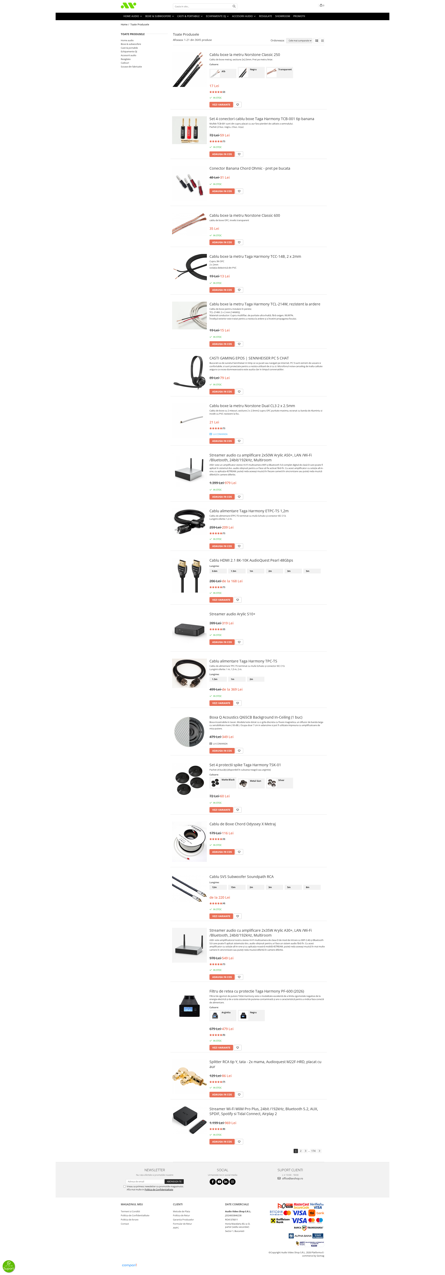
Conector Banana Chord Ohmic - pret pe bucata (249, 168)
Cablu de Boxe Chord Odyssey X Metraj (242, 823)
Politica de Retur (181, 1215)
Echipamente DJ (129, 51)
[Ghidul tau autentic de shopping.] (129, 1265)
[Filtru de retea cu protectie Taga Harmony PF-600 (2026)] (189, 1006)
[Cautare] (234, 6)
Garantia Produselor (183, 1219)
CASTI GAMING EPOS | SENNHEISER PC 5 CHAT (249, 358)
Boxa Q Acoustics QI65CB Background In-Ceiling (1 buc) (255, 717)
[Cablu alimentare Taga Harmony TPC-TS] (189, 673)
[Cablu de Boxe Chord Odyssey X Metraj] (189, 841)
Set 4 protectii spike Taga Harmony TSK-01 (245, 764)
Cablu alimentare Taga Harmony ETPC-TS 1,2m (249, 510)
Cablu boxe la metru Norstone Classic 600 (244, 215)
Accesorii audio (128, 55)
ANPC (176, 1227)
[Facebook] (213, 1182)
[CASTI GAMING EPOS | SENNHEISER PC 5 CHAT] (189, 373)
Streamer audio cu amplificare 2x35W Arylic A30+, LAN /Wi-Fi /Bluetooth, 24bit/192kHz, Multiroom (260, 933)
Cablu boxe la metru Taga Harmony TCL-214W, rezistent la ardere (264, 304)
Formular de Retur (182, 1223)
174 (313, 1150)
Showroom (282, 16)
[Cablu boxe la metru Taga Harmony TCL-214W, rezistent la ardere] (189, 315)
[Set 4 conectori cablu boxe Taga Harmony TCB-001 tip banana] (189, 130)
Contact (125, 1223)
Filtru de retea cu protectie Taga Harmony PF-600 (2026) (256, 991)
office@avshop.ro (292, 1178)
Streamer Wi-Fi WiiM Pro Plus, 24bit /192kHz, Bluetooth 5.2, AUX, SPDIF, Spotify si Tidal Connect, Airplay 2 (263, 1111)
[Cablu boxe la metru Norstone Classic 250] (189, 69)
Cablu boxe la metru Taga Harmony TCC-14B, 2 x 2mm (255, 256)
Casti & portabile (129, 47)
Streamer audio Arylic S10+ (232, 614)
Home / (125, 24)
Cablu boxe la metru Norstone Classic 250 (244, 54)
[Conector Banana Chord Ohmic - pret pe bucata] (189, 183)
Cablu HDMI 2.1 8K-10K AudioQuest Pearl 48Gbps (251, 560)
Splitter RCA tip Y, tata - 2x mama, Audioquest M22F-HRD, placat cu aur (265, 1064)
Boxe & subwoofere (131, 44)
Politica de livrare (129, 1219)
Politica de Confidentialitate (159, 1189)
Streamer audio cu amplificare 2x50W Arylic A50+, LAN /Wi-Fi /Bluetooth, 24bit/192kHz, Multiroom (260, 457)
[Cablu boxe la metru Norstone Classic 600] (189, 224)
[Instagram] (232, 1182)
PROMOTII (299, 16)
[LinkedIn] (226, 1182)
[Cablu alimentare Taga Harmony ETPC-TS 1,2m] (189, 522)
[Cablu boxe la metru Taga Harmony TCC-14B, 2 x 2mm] (189, 268)
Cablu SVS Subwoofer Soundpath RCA (241, 876)
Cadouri (125, 62)
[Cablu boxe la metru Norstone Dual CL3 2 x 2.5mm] (189, 420)
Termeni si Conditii (130, 1211)
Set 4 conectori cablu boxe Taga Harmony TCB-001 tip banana (261, 118)
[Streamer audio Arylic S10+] (189, 629)
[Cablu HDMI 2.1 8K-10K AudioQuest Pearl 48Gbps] (189, 575)
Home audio (127, 40)
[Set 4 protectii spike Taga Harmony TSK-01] (189, 780)
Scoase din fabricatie (131, 66)
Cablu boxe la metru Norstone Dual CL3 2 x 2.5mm (252, 405)
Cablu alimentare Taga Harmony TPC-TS (243, 661)
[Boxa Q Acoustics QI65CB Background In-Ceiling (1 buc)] (189, 732)
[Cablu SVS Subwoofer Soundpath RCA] (189, 888)
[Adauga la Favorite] (238, 104)
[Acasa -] (138, 6)
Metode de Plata (181, 1211)
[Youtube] (219, 1182)
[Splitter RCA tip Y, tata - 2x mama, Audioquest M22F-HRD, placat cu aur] (189, 1076)
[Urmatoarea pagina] (319, 1151)
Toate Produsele (139, 24)
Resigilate (126, 59)
